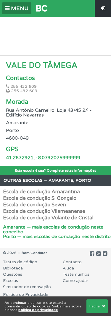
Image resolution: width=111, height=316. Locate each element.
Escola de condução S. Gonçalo (39, 198)
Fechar (95, 306)
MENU (18, 8)
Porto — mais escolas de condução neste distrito (57, 236)
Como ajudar (75, 280)
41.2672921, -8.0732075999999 (43, 158)
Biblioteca (13, 268)
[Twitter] (105, 253)
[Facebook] (92, 253)
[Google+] (98, 253)
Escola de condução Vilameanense (44, 211)
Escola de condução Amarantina (41, 192)
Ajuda (68, 268)
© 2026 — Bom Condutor (25, 253)
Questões (12, 274)
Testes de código (20, 261)
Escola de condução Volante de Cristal (48, 218)
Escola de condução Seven (34, 205)
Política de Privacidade (25, 294)
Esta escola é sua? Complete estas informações (55, 170)
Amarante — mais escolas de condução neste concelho (53, 229)
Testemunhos (76, 274)
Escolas (10, 280)
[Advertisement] (55, 35)
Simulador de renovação (27, 286)
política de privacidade (38, 310)
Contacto (72, 261)
